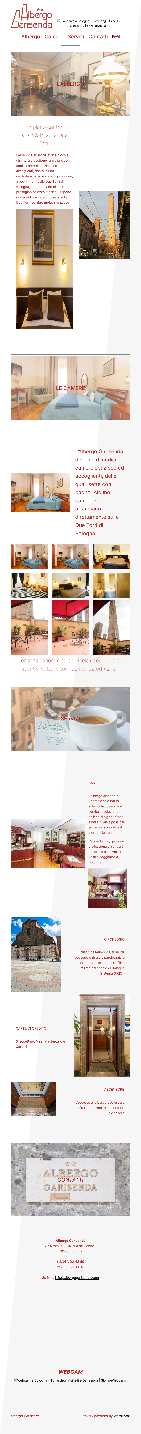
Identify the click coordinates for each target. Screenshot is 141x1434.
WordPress (122, 1416)
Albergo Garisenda (25, 1416)
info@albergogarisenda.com (77, 1278)
